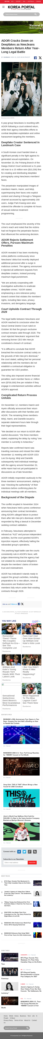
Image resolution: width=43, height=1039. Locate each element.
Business (23, 1016)
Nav (3, 7)
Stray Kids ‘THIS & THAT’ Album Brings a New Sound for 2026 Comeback (20, 786)
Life (33, 1016)
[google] (29, 852)
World (11, 1016)
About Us (27, 1020)
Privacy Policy (8, 1020)
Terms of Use (18, 1020)
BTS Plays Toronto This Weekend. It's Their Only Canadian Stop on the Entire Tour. (17, 883)
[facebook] (19, 852)
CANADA (38, 1)
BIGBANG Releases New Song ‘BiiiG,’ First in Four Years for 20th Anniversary (17, 934)
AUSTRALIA (31, 1)
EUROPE (18, 1)
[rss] (34, 852)
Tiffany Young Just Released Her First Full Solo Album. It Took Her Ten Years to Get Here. (18, 904)
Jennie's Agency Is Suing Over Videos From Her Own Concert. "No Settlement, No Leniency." (17, 893)
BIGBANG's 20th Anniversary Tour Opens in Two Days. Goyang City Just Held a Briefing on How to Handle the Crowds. (21, 721)
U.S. (12, 1)
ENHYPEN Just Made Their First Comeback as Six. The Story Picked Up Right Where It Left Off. (17, 914)
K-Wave (12, 1018)
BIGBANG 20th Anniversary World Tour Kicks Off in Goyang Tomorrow (17, 924)
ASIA (24, 1)
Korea (17, 1016)
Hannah (7, 57)
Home (6, 1016)
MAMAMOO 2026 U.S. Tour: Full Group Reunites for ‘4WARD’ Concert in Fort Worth (21, 754)
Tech (29, 1016)
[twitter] (24, 852)
